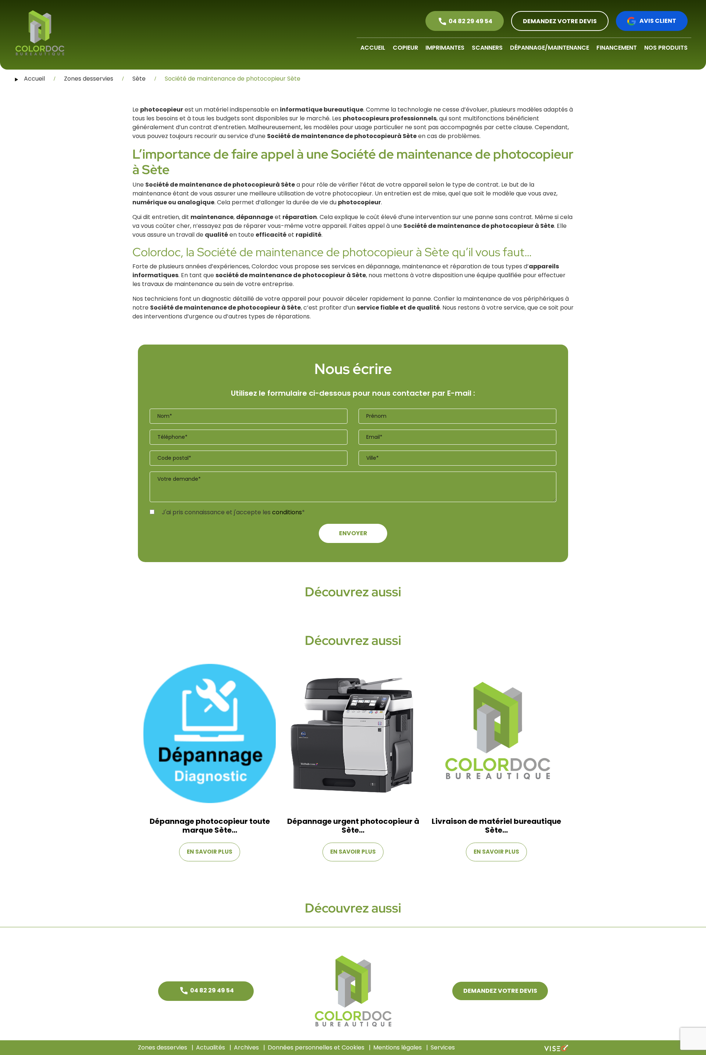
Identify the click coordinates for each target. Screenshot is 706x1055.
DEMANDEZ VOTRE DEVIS (560, 21)
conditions (287, 512)
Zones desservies (162, 1047)
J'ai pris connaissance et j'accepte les (232, 512)
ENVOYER (353, 533)
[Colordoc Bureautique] (40, 33)
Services (443, 1047)
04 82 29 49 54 (470, 21)
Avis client (657, 21)
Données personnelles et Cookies (316, 1047)
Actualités (210, 1047)
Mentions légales (397, 1047)
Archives (246, 1047)
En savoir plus (209, 851)
